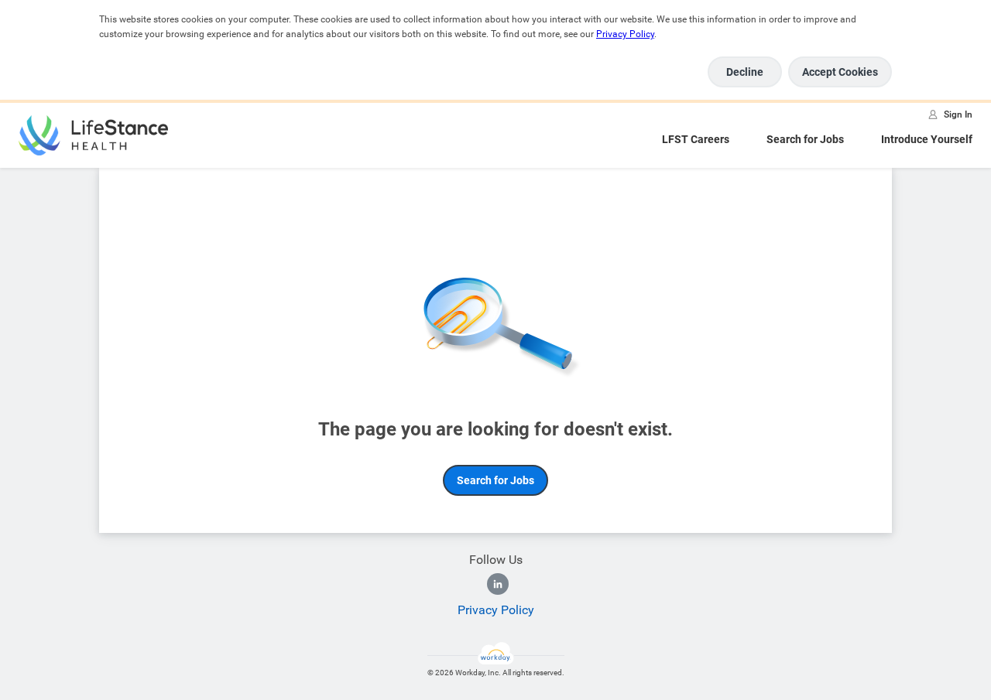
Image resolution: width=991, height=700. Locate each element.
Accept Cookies (840, 72)
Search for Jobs (805, 139)
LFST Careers (695, 139)
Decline (744, 72)
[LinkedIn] (498, 584)
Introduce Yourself (926, 139)
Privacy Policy (625, 34)
